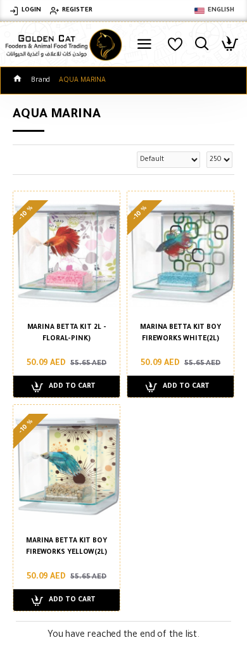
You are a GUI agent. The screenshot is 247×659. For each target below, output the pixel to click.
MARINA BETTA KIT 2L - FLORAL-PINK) (66, 333)
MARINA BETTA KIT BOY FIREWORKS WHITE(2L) (180, 333)
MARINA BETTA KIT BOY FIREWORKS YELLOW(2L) (66, 546)
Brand (41, 80)
